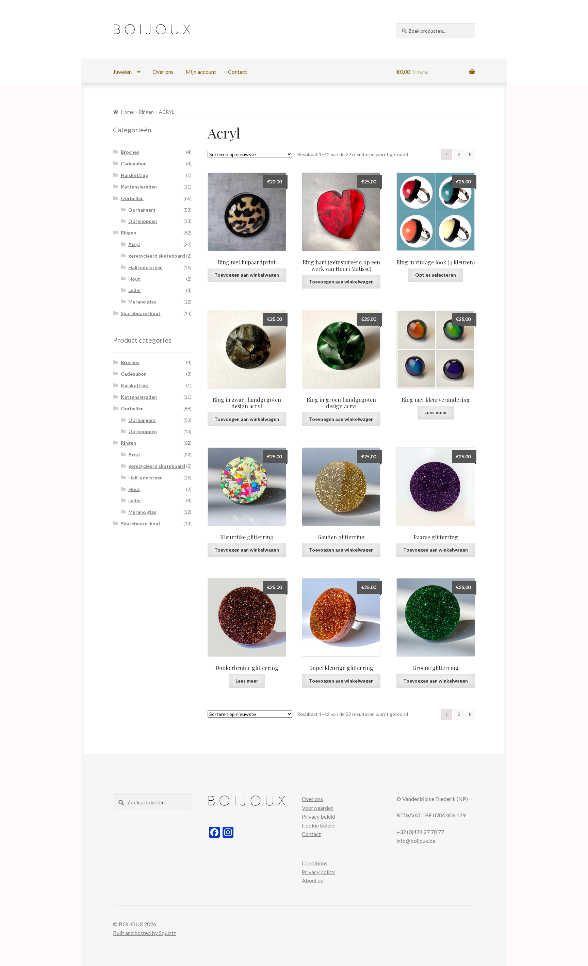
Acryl (134, 244)
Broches (130, 152)
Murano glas (142, 302)
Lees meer (435, 412)
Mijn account (200, 71)
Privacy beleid (318, 816)
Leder (134, 290)
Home (127, 112)
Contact (237, 71)
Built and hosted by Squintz (144, 933)
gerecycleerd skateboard (156, 256)
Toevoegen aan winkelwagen (246, 275)
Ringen (146, 112)
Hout (134, 279)
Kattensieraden (139, 187)
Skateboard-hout (141, 313)
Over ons (163, 71)
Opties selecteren (435, 275)
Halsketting (134, 175)
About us (312, 880)
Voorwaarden (317, 807)
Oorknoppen (142, 221)
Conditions (314, 863)
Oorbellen (132, 198)
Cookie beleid (318, 825)
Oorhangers (142, 210)
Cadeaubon (134, 163)
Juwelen (122, 71)
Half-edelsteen (145, 267)
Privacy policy (318, 872)
